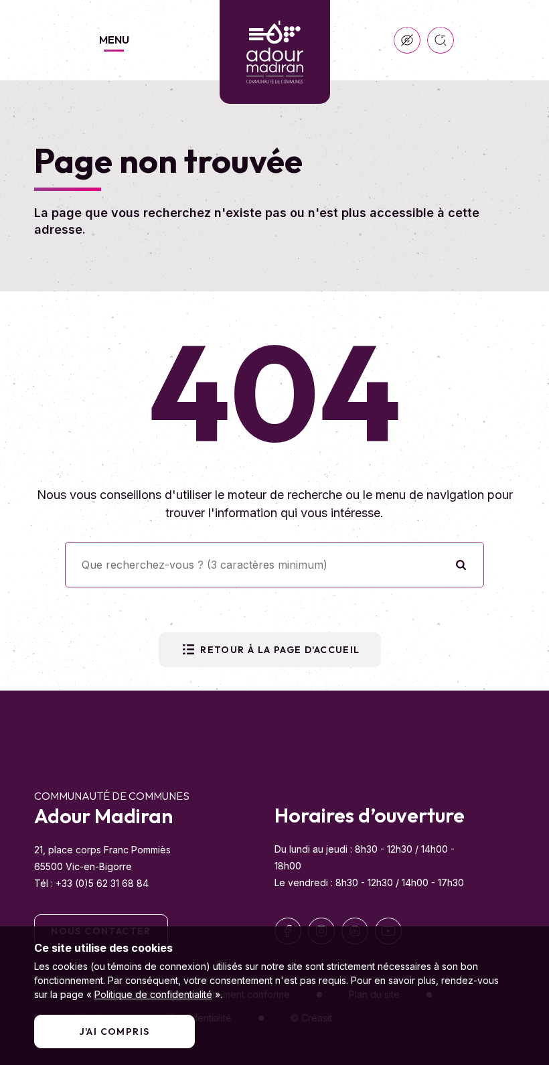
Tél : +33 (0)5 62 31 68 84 (91, 883)
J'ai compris (115, 1031)
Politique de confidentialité (153, 994)
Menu (114, 39)
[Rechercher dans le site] (440, 40)
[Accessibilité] (407, 40)
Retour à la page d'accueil (280, 650)
